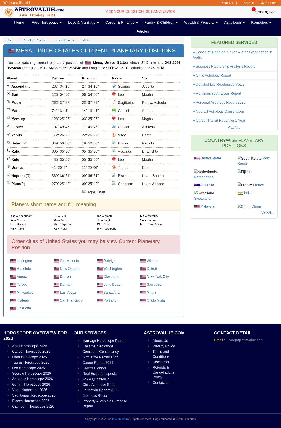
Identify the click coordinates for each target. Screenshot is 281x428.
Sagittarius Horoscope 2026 (34, 395)
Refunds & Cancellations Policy (163, 372)
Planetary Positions (35, 40)
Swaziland (202, 198)
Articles (143, 31)
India (247, 193)
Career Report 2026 (97, 363)
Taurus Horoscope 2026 (30, 362)
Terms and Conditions (161, 354)
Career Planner (94, 368)
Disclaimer (161, 362)
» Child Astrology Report (212, 75)
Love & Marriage (82, 22)
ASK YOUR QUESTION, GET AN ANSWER (140, 11)
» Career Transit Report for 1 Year (219, 120)
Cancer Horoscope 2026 (31, 351)
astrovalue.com (118, 419)
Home (19, 22)
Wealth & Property (199, 22)
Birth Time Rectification (100, 357)
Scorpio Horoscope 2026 (31, 373)
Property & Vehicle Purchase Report (104, 403)
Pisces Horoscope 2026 (30, 401)
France (258, 185)
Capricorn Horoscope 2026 (33, 406)
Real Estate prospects (99, 374)
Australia (207, 185)
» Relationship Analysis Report (217, 93)
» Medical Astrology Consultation (218, 111)
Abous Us (160, 341)
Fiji (249, 171)
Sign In (249, 2)
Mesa (86, 40)
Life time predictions (97, 346)
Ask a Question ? (95, 379)
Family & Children (159, 22)
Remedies (260, 22)
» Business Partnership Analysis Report (224, 66)
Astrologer (233, 22)
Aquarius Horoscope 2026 (32, 379)
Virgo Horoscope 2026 (29, 390)
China (255, 206)
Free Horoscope (45, 22)
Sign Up (227, 2)
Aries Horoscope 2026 (29, 346)
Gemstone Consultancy (100, 352)
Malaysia (207, 206)
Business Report (95, 395)
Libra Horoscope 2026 (29, 357)
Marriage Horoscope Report (104, 341)
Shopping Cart (265, 12)
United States (65, 40)
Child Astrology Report (99, 384)
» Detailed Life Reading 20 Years (219, 84)
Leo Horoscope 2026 (28, 368)
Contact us (161, 383)
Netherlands (203, 177)
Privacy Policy (164, 346)
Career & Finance (120, 22)
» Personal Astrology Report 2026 (219, 102)
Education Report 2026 (100, 390)
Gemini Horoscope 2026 (31, 384)
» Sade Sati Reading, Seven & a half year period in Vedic (232, 54)
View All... (234, 127)
